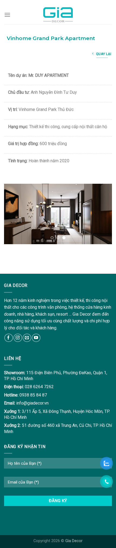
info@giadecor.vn (32, 403)
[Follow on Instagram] (17, 338)
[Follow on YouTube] (36, 338)
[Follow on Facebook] (8, 338)
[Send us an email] (27, 338)
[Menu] (7, 14)
